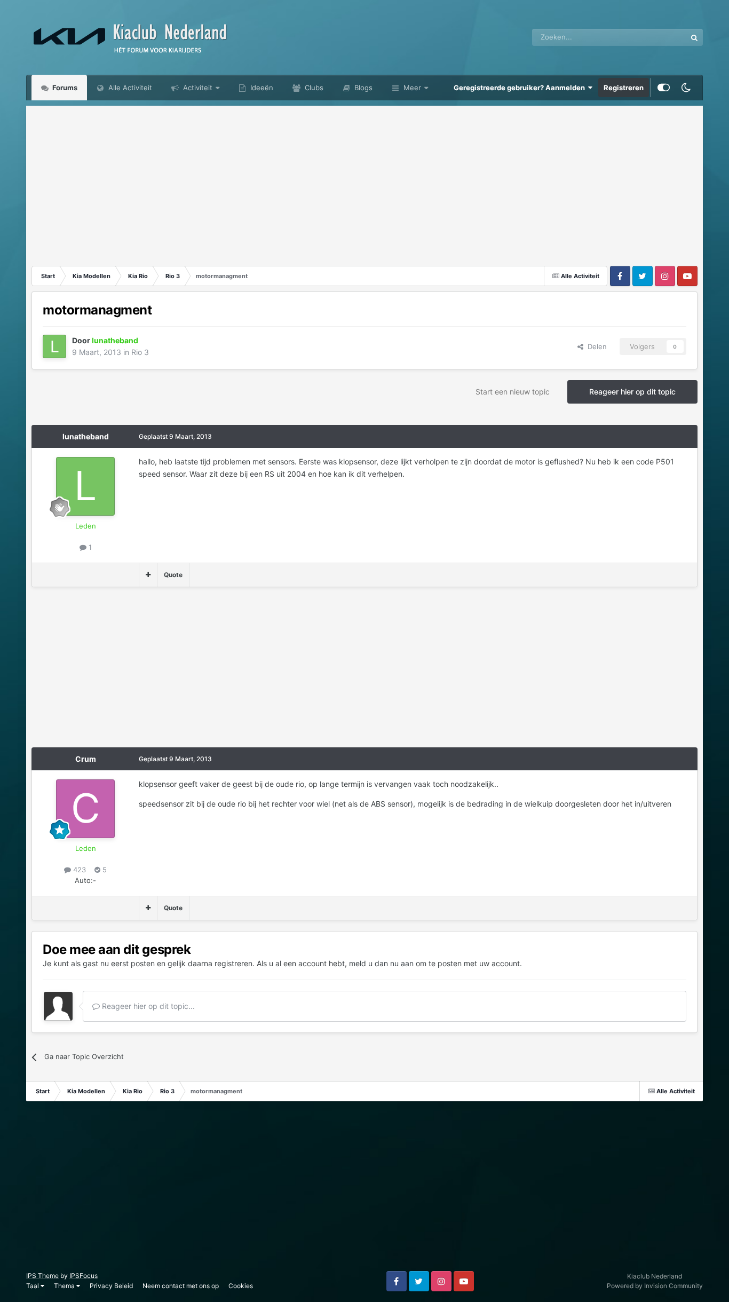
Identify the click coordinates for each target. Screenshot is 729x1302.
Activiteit (196, 87)
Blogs (362, 87)
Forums (64, 87)
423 (78, 869)
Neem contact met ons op (180, 1286)
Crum (85, 758)
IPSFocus (83, 1276)
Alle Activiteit (129, 87)
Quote (173, 575)
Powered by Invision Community (655, 1286)
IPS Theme (42, 1276)
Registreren (624, 87)
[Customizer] (663, 87)
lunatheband (85, 436)
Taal (33, 1286)
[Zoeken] (694, 37)
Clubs (313, 87)
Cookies (240, 1286)
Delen (595, 346)
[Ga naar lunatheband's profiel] (54, 346)
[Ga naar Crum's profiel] (85, 808)
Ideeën (260, 87)
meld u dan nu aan (381, 963)
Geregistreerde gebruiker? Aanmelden (521, 87)
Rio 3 (140, 352)
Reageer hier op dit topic (632, 391)
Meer (412, 87)
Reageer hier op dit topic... (147, 1006)
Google (660, 37)
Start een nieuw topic (513, 391)
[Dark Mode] (686, 87)
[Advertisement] (364, 180)
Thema (65, 1286)
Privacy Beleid (111, 1286)
